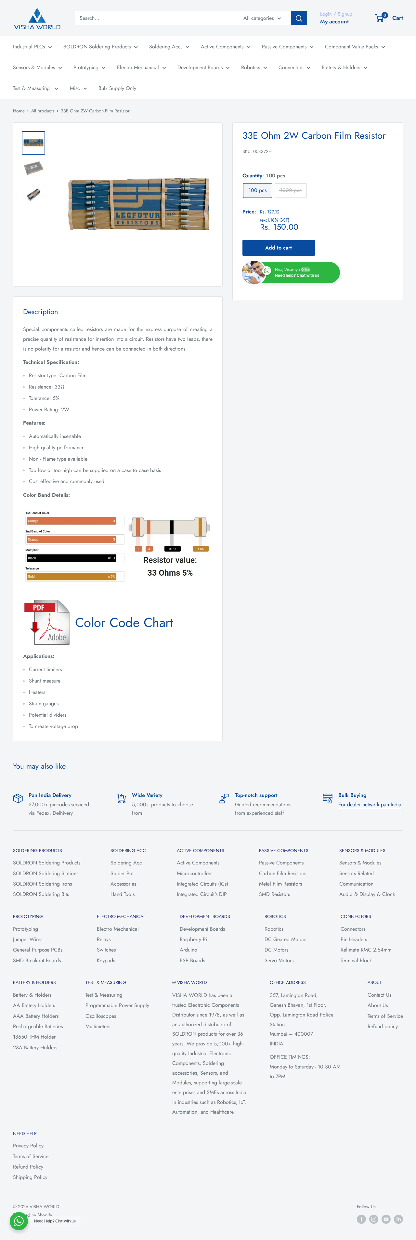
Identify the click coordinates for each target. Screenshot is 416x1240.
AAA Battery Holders (35, 1016)
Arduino (188, 949)
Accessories (123, 884)
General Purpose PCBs (37, 949)
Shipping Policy (30, 1177)
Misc (75, 88)
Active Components (222, 46)
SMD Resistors (274, 894)
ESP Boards (192, 960)
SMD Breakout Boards (37, 960)
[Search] (299, 18)
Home (19, 111)
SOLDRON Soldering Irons (42, 884)
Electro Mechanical (138, 67)
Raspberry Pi (193, 939)
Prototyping (85, 67)
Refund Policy (28, 1166)
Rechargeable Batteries (38, 1026)
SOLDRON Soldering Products (97, 46)
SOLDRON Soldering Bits (41, 894)
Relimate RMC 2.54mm (366, 949)
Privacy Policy (28, 1145)
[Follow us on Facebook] (361, 1219)
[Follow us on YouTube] (386, 1219)
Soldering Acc (126, 862)
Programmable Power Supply (117, 1005)
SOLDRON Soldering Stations (45, 873)
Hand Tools (122, 894)
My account (334, 21)
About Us (378, 1005)
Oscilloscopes (100, 1016)
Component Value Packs (351, 46)
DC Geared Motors (285, 939)
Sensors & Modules (34, 67)
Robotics (250, 67)
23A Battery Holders (35, 1047)
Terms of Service (385, 1016)
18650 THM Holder (34, 1037)
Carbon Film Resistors (282, 873)
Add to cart (278, 247)
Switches (106, 949)
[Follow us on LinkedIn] (398, 1219)
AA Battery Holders (34, 1005)
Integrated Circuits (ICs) (202, 884)
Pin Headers (354, 939)
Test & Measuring (32, 88)
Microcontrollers (194, 873)
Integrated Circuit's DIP (202, 894)
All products (42, 111)
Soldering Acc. (165, 46)
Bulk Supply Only (117, 88)
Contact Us (379, 995)
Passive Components (284, 46)
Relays (103, 939)
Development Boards (200, 67)
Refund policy (383, 1026)
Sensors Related (356, 873)
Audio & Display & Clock (367, 894)
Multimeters (97, 1026)
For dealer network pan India (369, 804)
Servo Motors (279, 960)
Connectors (291, 67)
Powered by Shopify (32, 1215)
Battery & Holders (341, 67)
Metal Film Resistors (280, 884)
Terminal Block (356, 960)
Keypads (106, 960)
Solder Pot (122, 873)
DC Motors (276, 949)
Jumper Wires (27, 939)
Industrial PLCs (29, 46)
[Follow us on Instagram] (373, 1219)
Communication (356, 884)
